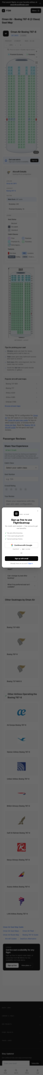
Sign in (30, 563)
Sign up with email (21, 558)
